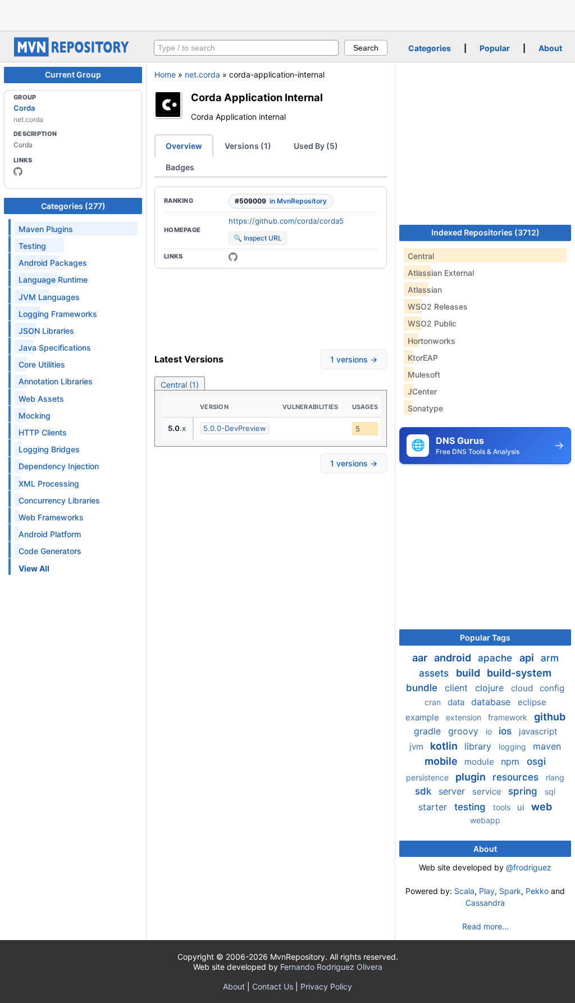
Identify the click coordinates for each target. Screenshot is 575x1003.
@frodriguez (528, 867)
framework (509, 717)
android (453, 658)
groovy (464, 731)
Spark (510, 891)
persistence (428, 777)
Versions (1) (248, 146)
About (550, 48)
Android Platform (50, 534)
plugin (471, 777)
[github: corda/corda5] (233, 256)
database (492, 701)
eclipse (532, 702)
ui (522, 807)
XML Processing (49, 483)
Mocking (35, 415)
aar (421, 658)
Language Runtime (53, 279)
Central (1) (180, 384)
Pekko (537, 891)
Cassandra (485, 902)
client (458, 687)
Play (487, 891)
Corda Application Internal (257, 97)
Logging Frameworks (58, 314)
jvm (417, 746)
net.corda (202, 74)
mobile (442, 761)
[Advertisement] (287, 14)
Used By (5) (316, 146)
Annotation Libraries (56, 381)
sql (550, 791)
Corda (24, 107)
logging (513, 746)
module (480, 761)
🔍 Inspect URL (258, 238)
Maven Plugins (46, 229)
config (552, 688)
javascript (538, 731)
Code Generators (50, 551)
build (469, 673)
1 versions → (353, 359)
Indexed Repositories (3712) (485, 232)
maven (547, 746)
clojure (490, 687)
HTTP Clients (43, 432)
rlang (555, 777)
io (490, 731)
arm (550, 658)
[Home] (73, 53)
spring (524, 791)
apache (496, 658)
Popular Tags (485, 637)
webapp (485, 820)
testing (471, 807)
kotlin (445, 746)
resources (516, 777)
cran (434, 702)
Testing (32, 246)
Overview (184, 146)
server (453, 791)
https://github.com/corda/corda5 (286, 220)
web (541, 807)
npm (511, 761)
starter (434, 807)
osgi (536, 761)
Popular (495, 48)
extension (464, 717)
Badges (180, 167)
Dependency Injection (59, 466)
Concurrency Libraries (59, 500)
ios (506, 731)
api (527, 658)
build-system (519, 673)
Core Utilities (42, 364)
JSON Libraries (46, 330)
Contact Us (272, 986)
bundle (423, 687)
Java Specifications (55, 347)
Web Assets (41, 398)
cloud (523, 688)
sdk (424, 791)
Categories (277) (73, 206)
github (549, 717)
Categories (429, 48)
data (457, 702)
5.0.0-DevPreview (234, 428)
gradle (429, 731)
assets (435, 673)
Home (165, 74)
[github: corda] (17, 171)
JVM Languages (49, 297)
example (423, 717)
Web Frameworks (51, 517)
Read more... (485, 926)
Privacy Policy (326, 986)
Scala (464, 891)
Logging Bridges (49, 449)
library (479, 746)
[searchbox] (246, 48)
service (488, 791)
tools (503, 807)
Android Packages (53, 262)
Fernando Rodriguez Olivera (331, 967)
